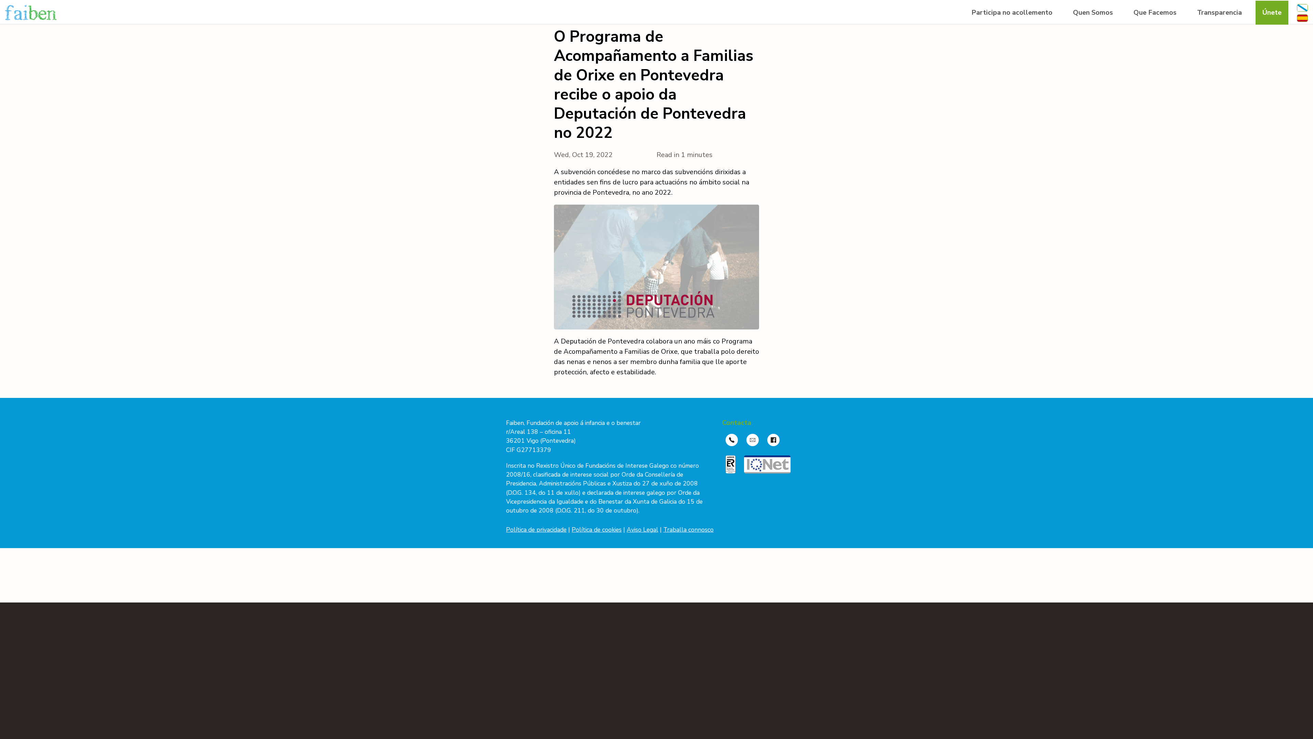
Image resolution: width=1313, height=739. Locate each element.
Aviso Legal (642, 530)
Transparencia (1219, 12)
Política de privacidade (536, 530)
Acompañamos (1155, 60)
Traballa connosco (688, 530)
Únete (1272, 12)
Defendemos (1152, 46)
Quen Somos (1093, 12)
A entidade (1088, 33)
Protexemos (1151, 33)
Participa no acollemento (1011, 12)
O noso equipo (1094, 46)
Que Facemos (1155, 12)
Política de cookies (597, 530)
